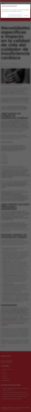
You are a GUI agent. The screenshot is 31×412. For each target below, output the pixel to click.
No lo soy (26, 15)
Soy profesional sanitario (15, 15)
